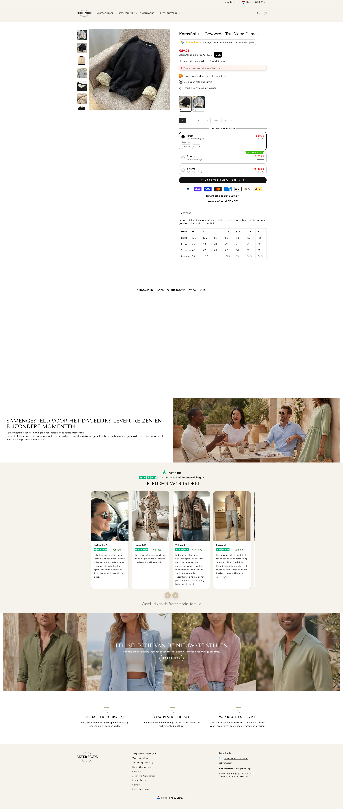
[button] (223, 137)
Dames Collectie (105, 13)
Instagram (227, 763)
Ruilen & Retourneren (142, 767)
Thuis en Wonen (148, 13)
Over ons (136, 771)
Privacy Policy (139, 780)
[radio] (185, 104)
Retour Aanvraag (140, 789)
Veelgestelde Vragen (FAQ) (145, 753)
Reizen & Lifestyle (169, 13)
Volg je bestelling (140, 758)
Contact (136, 784)
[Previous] (168, 595)
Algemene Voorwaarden (143, 775)
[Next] (175, 595)
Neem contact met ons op (236, 758)
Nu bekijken (171, 658)
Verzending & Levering (142, 762)
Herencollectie (126, 13)
